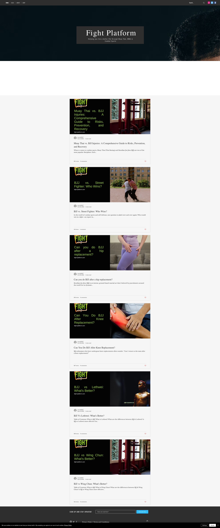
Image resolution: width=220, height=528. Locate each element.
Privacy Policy (87, 522)
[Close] (218, 525)
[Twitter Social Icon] (212, 3)
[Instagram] (209, 3)
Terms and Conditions (101, 522)
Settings (204, 525)
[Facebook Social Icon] (215, 3)
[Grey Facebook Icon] (76, 522)
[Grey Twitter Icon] (74, 522)
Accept (212, 525)
